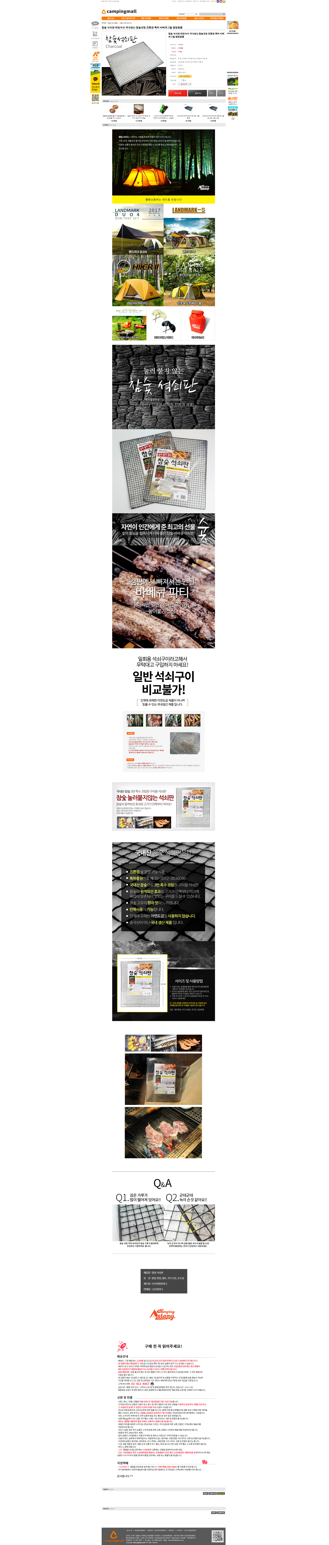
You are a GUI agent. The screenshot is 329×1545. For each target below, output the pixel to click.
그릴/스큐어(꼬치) (125, 23)
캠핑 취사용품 (113, 23)
